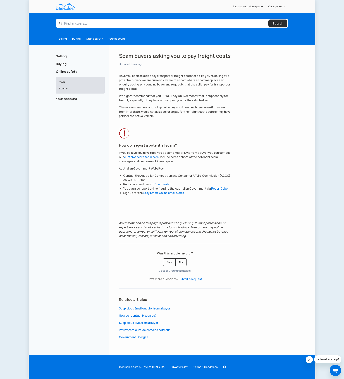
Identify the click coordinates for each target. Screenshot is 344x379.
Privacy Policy (179, 367)
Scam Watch (163, 184)
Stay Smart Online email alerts (163, 193)
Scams (63, 88)
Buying (76, 38)
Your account (116, 38)
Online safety (94, 38)
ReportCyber (220, 188)
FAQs (62, 82)
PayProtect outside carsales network (144, 330)
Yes (169, 262)
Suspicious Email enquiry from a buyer (144, 308)
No (181, 262)
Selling (63, 38)
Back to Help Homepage (248, 6)
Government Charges (133, 337)
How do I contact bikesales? (137, 316)
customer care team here (141, 157)
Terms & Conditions (205, 367)
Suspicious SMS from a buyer (138, 323)
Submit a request (190, 279)
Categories (275, 6)
